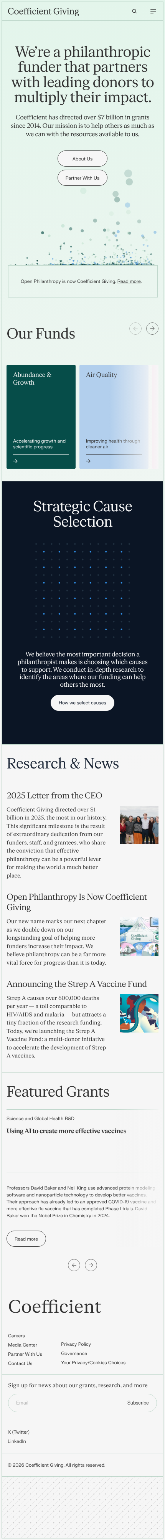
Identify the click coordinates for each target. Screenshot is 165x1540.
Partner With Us (25, 1354)
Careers (16, 1336)
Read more (129, 281)
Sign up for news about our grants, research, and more (78, 1385)
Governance (74, 1353)
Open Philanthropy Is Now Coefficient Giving (77, 902)
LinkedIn (17, 1441)
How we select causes (82, 703)
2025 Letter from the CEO (54, 795)
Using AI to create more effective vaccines (66, 1131)
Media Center (22, 1345)
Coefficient (54, 1307)
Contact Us (20, 1363)
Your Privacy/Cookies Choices (93, 1363)
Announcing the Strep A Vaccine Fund (77, 984)
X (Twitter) (19, 1432)
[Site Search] (134, 11)
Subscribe (138, 1403)
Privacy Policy (76, 1344)
